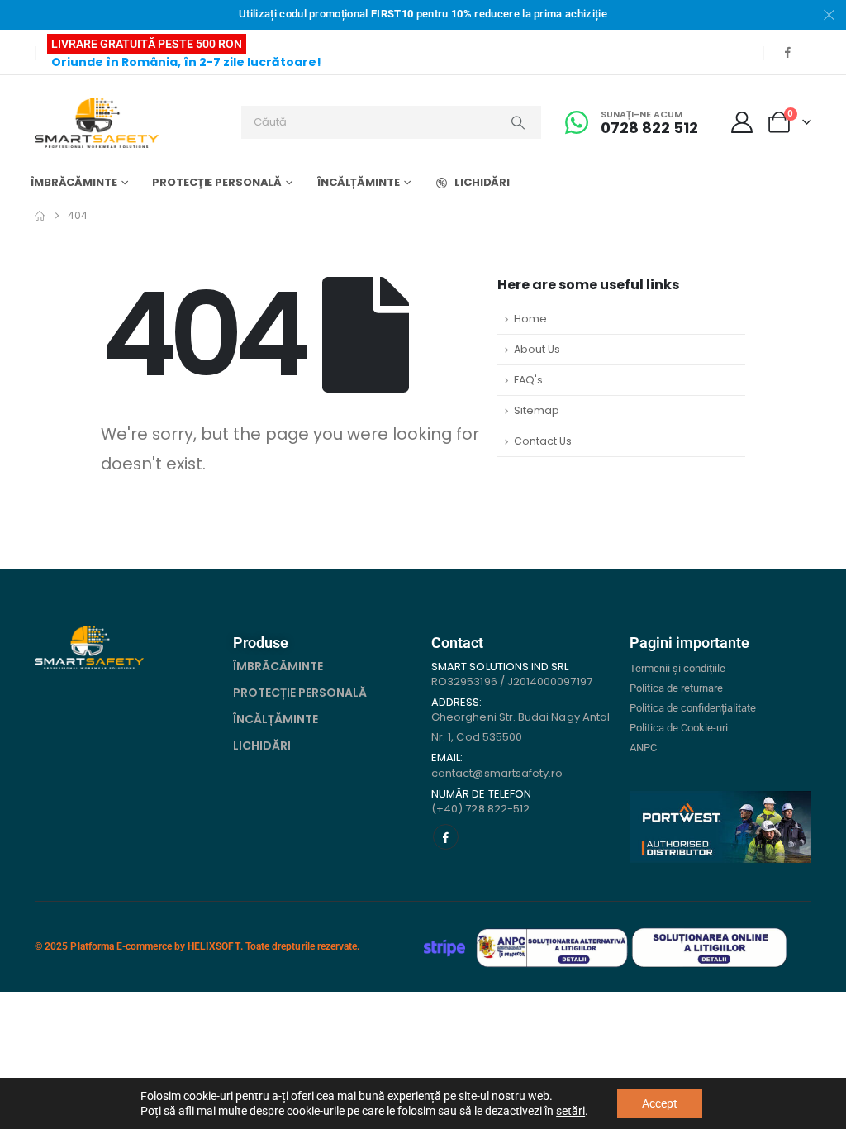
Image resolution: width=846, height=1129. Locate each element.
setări (570, 1110)
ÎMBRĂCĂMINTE (278, 666)
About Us (537, 349)
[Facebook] (787, 52)
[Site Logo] (97, 123)
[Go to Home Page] (40, 216)
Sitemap (536, 410)
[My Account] (742, 122)
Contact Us (543, 441)
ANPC (643, 747)
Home (530, 319)
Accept (659, 1103)
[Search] (518, 122)
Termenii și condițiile (677, 668)
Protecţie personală (217, 182)
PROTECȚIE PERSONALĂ (300, 692)
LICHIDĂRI (482, 182)
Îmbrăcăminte (74, 182)
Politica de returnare (676, 688)
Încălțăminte (358, 182)
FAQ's (528, 380)
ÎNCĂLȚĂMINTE (275, 719)
